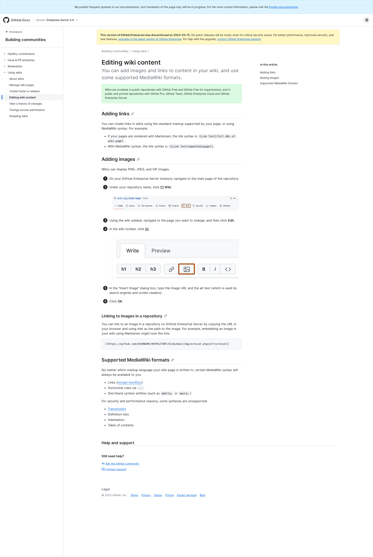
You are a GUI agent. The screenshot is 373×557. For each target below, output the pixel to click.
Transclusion (117, 409)
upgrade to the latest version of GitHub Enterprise (149, 39)
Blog (202, 495)
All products (15, 31)
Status (158, 495)
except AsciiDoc (130, 382)
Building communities (25, 39)
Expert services (187, 495)
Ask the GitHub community (122, 463)
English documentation (283, 7)
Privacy (146, 495)
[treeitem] (33, 54)
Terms (134, 495)
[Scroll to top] (364, 548)
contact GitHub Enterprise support (239, 39)
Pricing (169, 495)
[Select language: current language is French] (367, 20)
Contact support (115, 469)
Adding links (115, 113)
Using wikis (139, 51)
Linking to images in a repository (132, 316)
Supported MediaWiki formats (135, 360)
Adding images (118, 159)
